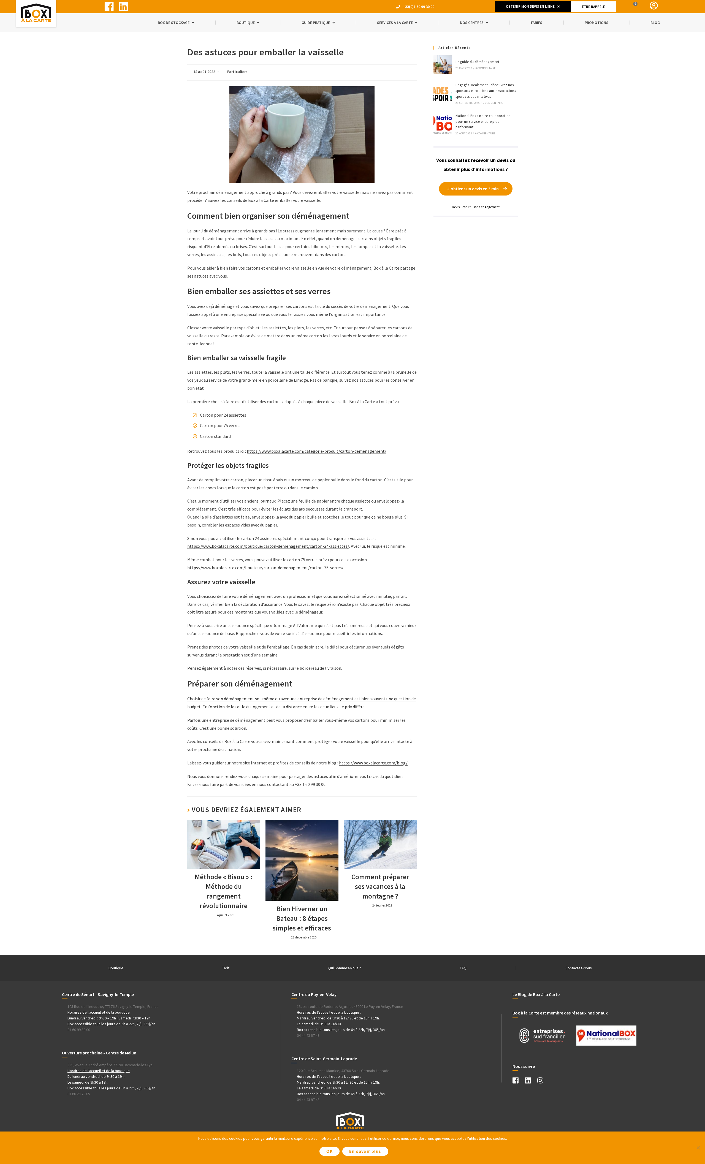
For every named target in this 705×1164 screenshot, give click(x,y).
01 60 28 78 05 (78, 1093)
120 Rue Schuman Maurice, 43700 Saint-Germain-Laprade (343, 1070)
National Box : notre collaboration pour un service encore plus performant (483, 121)
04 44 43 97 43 (308, 1035)
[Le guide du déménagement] (442, 64)
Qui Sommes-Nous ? (344, 967)
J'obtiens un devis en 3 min (473, 188)
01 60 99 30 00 (78, 1029)
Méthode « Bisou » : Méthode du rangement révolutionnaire (224, 891)
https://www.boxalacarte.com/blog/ (373, 763)
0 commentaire (486, 68)
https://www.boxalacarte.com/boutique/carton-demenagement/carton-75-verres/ (265, 567)
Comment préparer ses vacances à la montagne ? (380, 886)
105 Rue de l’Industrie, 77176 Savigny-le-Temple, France (113, 1006)
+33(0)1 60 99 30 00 (418, 6)
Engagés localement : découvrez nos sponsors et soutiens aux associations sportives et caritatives (485, 91)
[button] (533, 6)
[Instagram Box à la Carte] (543, 1081)
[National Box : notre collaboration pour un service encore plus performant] (442, 124)
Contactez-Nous (578, 967)
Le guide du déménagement (477, 61)
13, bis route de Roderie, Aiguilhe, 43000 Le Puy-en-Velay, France (350, 1006)
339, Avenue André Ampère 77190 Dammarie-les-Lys (110, 1064)
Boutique (116, 967)
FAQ (463, 967)
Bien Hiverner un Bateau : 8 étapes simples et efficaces (302, 918)
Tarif (225, 967)
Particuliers (237, 71)
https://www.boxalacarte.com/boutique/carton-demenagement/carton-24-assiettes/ (268, 546)
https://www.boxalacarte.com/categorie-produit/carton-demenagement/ (316, 451)
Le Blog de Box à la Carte (536, 994)
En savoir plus (365, 1151)
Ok (329, 1151)
